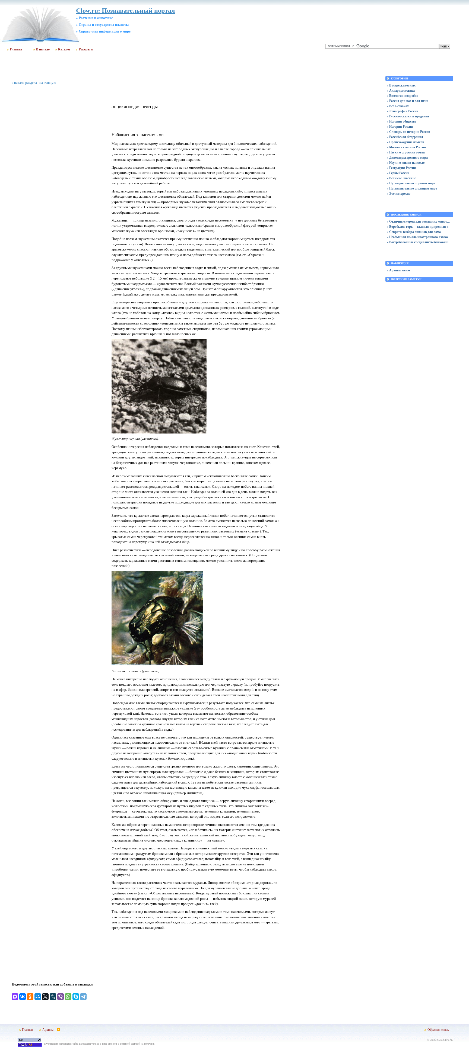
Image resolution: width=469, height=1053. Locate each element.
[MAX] (15, 996)
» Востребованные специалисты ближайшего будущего (419, 242)
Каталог (64, 49)
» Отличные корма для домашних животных (419, 221)
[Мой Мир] (37, 996)
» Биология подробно (402, 95)
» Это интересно (398, 193)
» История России (400, 126)
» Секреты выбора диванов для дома (414, 231)
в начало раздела (24, 82)
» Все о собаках (398, 106)
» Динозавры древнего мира (407, 157)
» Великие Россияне (401, 178)
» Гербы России (398, 173)
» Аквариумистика (401, 90)
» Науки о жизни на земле (405, 162)
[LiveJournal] (53, 996)
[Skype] (75, 996)
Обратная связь (438, 1029)
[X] (45, 996)
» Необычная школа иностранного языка (417, 237)
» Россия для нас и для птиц (407, 100)
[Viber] (60, 996)
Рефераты (86, 49)
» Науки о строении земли (406, 152)
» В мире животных (401, 85)
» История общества (401, 121)
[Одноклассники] (30, 996)
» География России (401, 167)
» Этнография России (402, 111)
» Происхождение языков (405, 142)
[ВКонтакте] (22, 996)
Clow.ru (447, 1040)
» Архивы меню (398, 270)
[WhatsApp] (68, 996)
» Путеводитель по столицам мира (412, 188)
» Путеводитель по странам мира (411, 183)
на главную (47, 82)
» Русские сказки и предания (408, 116)
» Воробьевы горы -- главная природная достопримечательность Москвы (419, 226)
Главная (16, 49)
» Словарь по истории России (408, 131)
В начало (43, 49)
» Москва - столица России (406, 147)
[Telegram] (83, 996)
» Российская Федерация (405, 136)
